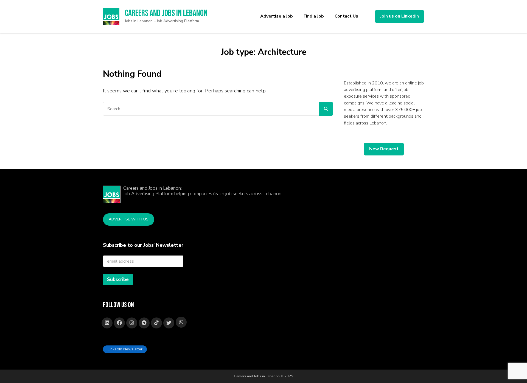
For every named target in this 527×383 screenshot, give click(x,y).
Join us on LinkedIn (399, 16)
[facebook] (119, 322)
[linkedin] (107, 322)
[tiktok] (156, 322)
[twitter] (168, 322)
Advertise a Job (276, 16)
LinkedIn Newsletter (125, 349)
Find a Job (314, 16)
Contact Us (346, 16)
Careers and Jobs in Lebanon (166, 13)
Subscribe (118, 279)
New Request (384, 149)
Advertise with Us (128, 219)
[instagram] (131, 322)
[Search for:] (211, 109)
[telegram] (144, 322)
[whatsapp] (181, 322)
